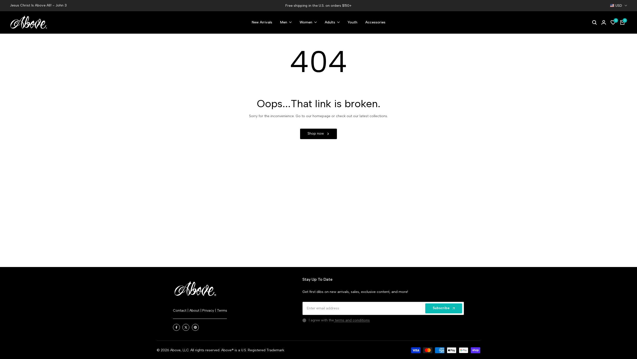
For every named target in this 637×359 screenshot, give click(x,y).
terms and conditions (352, 320)
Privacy (208, 310)
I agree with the (339, 320)
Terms (222, 310)
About (194, 310)
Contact (180, 310)
